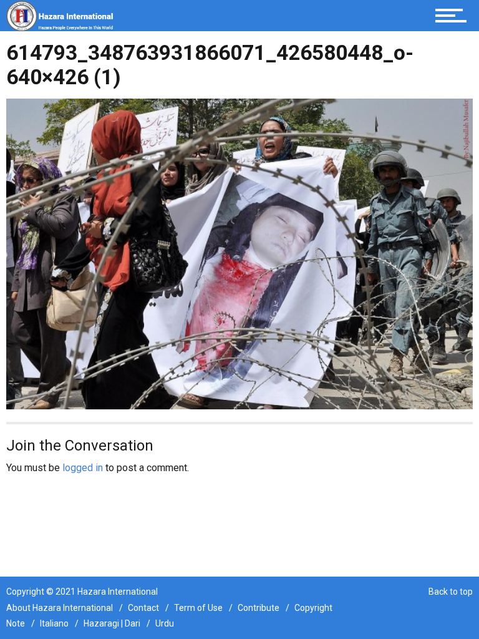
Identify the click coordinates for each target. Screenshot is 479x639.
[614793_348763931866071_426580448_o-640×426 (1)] (239, 253)
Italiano (54, 623)
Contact (143, 608)
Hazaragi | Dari (112, 623)
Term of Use (198, 608)
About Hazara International (59, 608)
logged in (82, 468)
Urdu (164, 623)
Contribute (258, 608)
